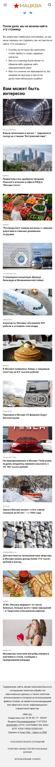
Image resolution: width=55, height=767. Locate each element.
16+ (30, 714)
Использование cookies (27, 759)
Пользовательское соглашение (27, 742)
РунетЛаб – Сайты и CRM (33, 732)
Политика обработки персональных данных (27, 750)
